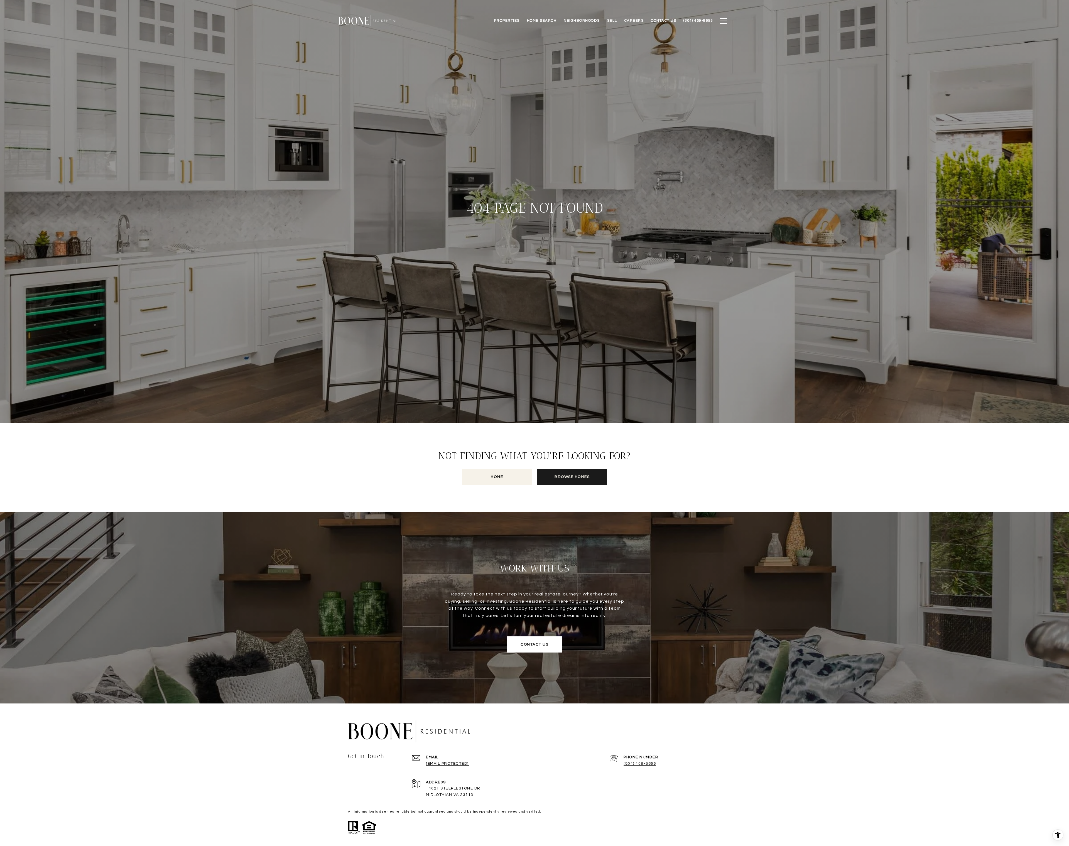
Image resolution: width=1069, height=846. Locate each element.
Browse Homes (572, 477)
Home (497, 477)
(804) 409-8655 (640, 764)
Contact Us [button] (534, 644)
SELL (612, 21)
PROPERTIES (507, 21)
